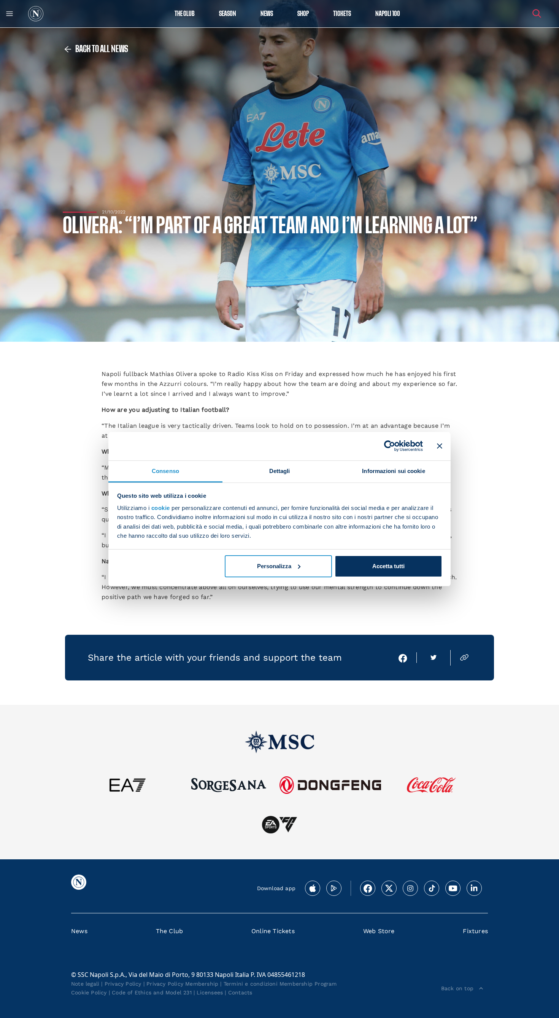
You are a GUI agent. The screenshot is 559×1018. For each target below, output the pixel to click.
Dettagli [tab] (279, 470)
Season (227, 14)
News (79, 931)
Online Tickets (273, 931)
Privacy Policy (123, 984)
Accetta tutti (388, 566)
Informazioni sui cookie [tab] (393, 470)
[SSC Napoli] (35, 13)
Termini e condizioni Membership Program (280, 984)
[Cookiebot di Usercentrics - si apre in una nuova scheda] (389, 446)
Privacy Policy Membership (182, 984)
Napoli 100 (387, 14)
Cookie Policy (89, 992)
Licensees (210, 992)
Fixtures (475, 931)
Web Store (379, 931)
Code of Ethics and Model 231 (152, 992)
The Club (169, 931)
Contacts (240, 992)
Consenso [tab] (165, 470)
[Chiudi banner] (439, 446)
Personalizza (274, 566)
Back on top (457, 988)
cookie (160, 508)
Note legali (85, 984)
